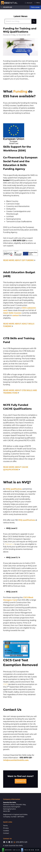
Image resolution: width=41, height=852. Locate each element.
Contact (6, 833)
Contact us (9, 544)
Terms (5, 826)
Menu (38, 2)
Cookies (6, 831)
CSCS (5, 684)
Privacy (6, 828)
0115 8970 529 (7, 7)
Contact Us (20, 781)
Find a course (35, 7)
